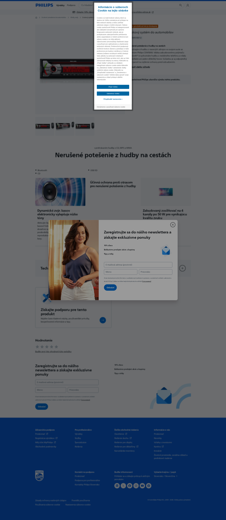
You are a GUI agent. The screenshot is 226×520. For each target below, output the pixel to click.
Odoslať (110, 287)
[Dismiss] (173, 225)
